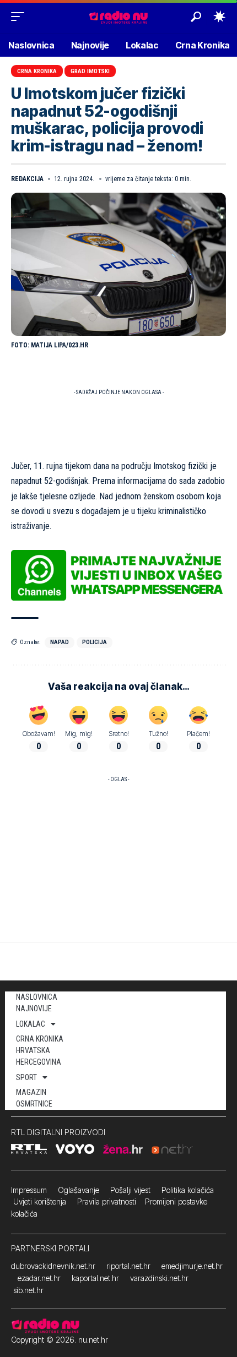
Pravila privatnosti (106, 1201)
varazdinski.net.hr (159, 1278)
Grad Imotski (90, 71)
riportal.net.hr (128, 1266)
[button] (20, 16)
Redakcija (27, 179)
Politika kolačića (187, 1190)
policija (94, 642)
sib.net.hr (28, 1290)
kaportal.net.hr (95, 1278)
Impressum (29, 1190)
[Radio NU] (118, 16)
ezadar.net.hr (39, 1278)
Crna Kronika (37, 71)
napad (59, 642)
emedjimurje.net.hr (192, 1266)
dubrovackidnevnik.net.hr (53, 1266)
